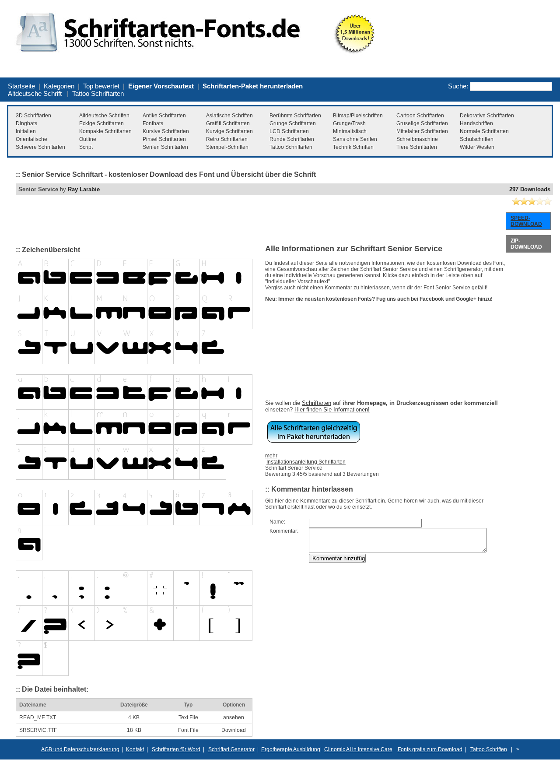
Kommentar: (284, 531)
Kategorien (59, 86)
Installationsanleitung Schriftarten (306, 462)
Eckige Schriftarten (101, 123)
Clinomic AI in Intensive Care (358, 749)
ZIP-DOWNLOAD (526, 244)
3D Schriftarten (33, 116)
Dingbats (26, 123)
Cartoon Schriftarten (420, 116)
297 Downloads (529, 189)
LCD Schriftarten (289, 131)
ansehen (233, 717)
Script (86, 147)
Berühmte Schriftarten (295, 116)
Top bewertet (101, 86)
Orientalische (31, 139)
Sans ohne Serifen (355, 139)
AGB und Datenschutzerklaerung (80, 749)
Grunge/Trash (349, 123)
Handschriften (476, 123)
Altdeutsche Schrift (35, 93)
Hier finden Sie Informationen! (332, 409)
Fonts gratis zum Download (430, 749)
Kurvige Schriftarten (229, 131)
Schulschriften (477, 139)
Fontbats (153, 123)
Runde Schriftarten (292, 139)
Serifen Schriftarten (165, 147)
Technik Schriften (353, 147)
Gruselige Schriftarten (422, 123)
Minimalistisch (350, 131)
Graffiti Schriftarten (228, 123)
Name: (277, 522)
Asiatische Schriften (229, 116)
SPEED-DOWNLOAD (526, 221)
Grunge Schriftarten (293, 123)
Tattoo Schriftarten (98, 93)
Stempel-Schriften (227, 147)
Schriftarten (316, 403)
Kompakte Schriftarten (105, 131)
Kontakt (135, 749)
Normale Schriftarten (484, 131)
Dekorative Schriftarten (487, 116)
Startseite (21, 86)
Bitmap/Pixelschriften (358, 116)
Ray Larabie (84, 189)
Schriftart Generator (231, 749)
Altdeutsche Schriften (104, 116)
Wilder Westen (477, 147)
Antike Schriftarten (164, 116)
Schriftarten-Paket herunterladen (253, 86)
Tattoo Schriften (488, 749)
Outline (87, 139)
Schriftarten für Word (176, 749)
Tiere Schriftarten (416, 147)
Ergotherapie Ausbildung (290, 749)
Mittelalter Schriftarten (422, 131)
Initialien (26, 131)
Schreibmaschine (417, 139)
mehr (271, 456)
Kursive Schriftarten (166, 131)
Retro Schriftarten (227, 139)
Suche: (458, 86)
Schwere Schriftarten (40, 147)
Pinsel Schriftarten (164, 139)
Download (233, 730)
